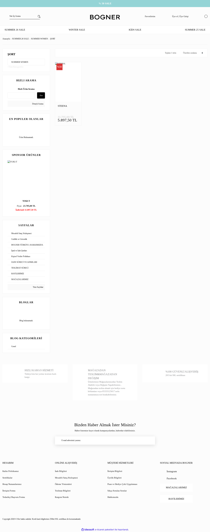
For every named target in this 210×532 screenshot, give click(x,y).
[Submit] (151, 440)
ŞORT (52, 39)
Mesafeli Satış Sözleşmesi (66, 477)
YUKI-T (26, 201)
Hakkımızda (112, 497)
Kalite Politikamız (10, 471)
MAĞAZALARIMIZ (176, 487)
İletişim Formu (8, 490)
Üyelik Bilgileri (114, 477)
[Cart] (205, 16)
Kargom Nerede (62, 497)
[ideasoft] (87, 529)
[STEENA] (68, 82)
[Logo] (105, 17)
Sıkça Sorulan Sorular (117, 490)
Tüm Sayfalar (37, 287)
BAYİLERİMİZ (176, 499)
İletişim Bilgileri (114, 471)
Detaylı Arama (37, 104)
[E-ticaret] (104, 529)
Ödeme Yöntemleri (63, 484)
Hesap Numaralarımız (11, 484)
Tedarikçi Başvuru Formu (13, 497)
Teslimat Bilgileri (63, 490)
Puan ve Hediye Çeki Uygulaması (122, 484)
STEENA (62, 106)
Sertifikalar (7, 477)
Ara (41, 95)
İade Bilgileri (61, 471)
